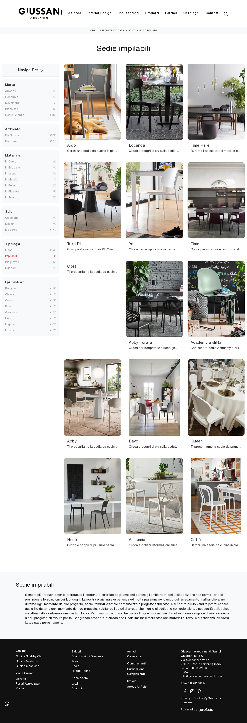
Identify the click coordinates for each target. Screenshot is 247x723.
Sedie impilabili (148, 30)
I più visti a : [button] (14, 282)
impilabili (11, 256)
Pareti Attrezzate (28, 683)
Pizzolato (11, 109)
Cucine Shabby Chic (29, 656)
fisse (9, 250)
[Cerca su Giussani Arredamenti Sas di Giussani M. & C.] (226, 13)
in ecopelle (12, 167)
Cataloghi (191, 13)
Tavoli (75, 661)
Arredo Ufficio (137, 686)
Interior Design (99, 13)
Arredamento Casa (112, 30)
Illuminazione (136, 669)
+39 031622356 (196, 668)
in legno (11, 173)
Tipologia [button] (12, 244)
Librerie (21, 678)
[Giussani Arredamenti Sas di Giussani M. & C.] (40, 13)
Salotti (76, 651)
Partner (171, 13)
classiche (12, 217)
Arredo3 (10, 91)
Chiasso (10, 294)
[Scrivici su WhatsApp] (7, 704)
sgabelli (10, 268)
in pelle (10, 185)
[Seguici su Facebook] (184, 690)
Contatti (213, 13)
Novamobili (12, 103)
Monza (9, 330)
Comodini (78, 688)
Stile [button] (9, 212)
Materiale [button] (12, 155)
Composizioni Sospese (87, 656)
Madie (20, 688)
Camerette (134, 656)
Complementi (136, 673)
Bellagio (10, 288)
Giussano (11, 312)
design (9, 223)
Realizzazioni (128, 13)
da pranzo (12, 141)
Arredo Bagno (81, 670)
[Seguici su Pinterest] (198, 690)
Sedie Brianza (14, 115)
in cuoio (10, 161)
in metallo (12, 179)
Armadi (131, 651)
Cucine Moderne (27, 661)
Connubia (11, 97)
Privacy (186, 698)
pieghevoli (12, 262)
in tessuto (12, 197)
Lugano (10, 324)
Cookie (198, 698)
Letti (75, 683)
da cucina (12, 135)
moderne (11, 229)
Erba (8, 306)
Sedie (131, 30)
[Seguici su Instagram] (191, 690)
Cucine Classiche (27, 666)
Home (92, 30)
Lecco (9, 318)
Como (9, 300)
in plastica (12, 191)
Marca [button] (10, 85)
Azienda (74, 13)
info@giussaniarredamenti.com (201, 676)
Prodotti (152, 13)
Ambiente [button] (12, 129)
